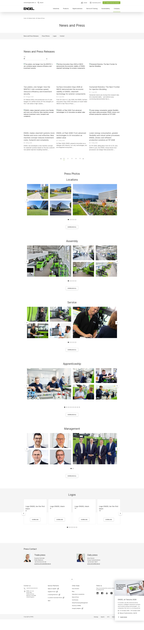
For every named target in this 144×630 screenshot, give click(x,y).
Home (25, 18)
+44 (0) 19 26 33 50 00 (32, 588)
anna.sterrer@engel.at (93, 563)
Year (25, 56)
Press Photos (46, 36)
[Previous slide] (27, 200)
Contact (62, 36)
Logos (54, 36)
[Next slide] (117, 200)
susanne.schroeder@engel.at (42, 563)
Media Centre (32, 18)
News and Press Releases (31, 36)
